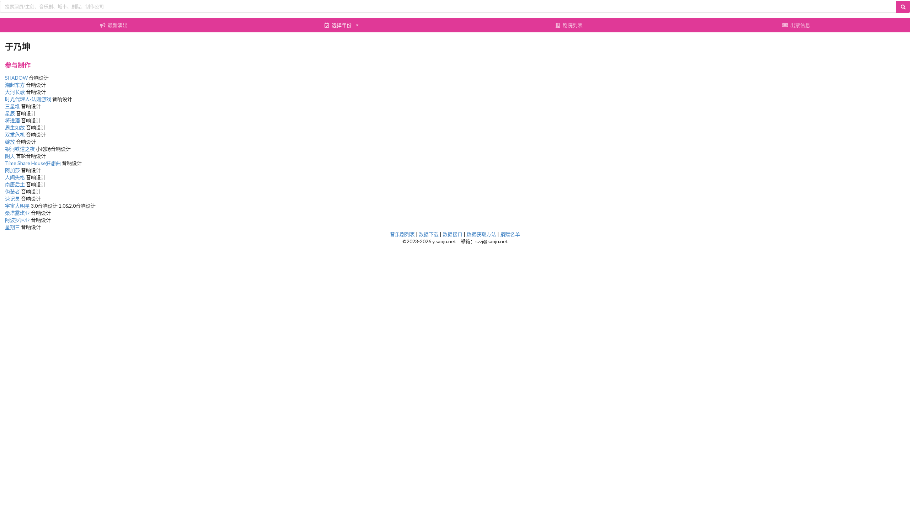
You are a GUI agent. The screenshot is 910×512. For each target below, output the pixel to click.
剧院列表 (573, 25)
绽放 (10, 142)
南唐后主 (15, 184)
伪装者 (12, 191)
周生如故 (15, 127)
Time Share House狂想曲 (33, 163)
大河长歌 (15, 92)
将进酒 (12, 120)
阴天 (10, 156)
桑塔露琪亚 (17, 213)
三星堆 (12, 106)
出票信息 (800, 25)
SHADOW (16, 78)
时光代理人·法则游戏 (28, 99)
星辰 (10, 113)
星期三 (12, 227)
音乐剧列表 (402, 234)
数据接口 (452, 234)
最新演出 (118, 25)
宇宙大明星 (17, 206)
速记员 (12, 199)
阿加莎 (12, 170)
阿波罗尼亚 (17, 220)
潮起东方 (15, 85)
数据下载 (429, 234)
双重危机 (15, 135)
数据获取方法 (481, 234)
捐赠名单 (510, 234)
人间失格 (15, 177)
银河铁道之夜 (20, 149)
